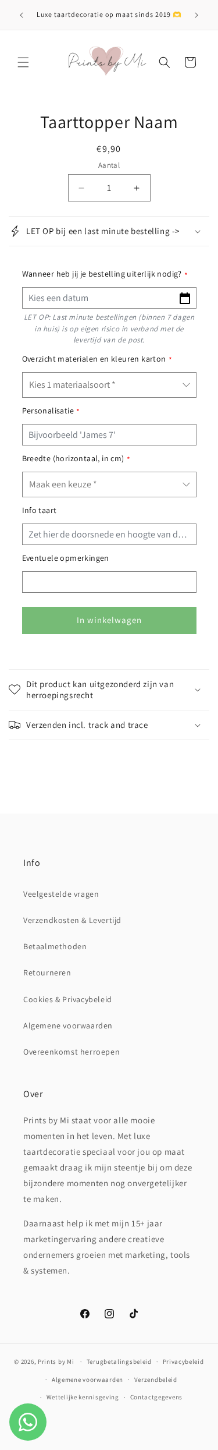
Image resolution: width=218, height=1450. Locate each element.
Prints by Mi (56, 1361)
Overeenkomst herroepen (71, 1051)
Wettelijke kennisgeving (83, 1397)
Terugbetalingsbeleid (119, 1361)
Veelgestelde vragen (61, 894)
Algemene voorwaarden (68, 1025)
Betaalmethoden (55, 946)
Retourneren (47, 972)
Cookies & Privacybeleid (67, 999)
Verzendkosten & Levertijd (72, 920)
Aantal (109, 165)
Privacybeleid (183, 1361)
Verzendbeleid (155, 1379)
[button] (23, 62)
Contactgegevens (156, 1397)
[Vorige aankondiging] (21, 15)
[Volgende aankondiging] (196, 15)
